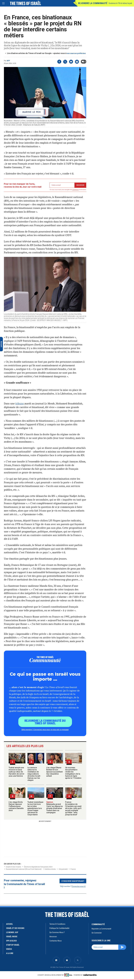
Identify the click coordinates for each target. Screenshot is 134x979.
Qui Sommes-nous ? (57, 932)
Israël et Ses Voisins (13, 867)
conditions (75, 189)
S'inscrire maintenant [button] (73, 881)
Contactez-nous (55, 941)
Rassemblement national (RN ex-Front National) (24, 869)
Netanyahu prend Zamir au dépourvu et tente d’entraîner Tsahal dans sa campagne (54, 807)
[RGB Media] (68, 975)
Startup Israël (12, 945)
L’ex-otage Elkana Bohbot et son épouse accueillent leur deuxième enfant (54, 772)
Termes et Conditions (57, 924)
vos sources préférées (76, 53)
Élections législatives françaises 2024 (38, 867)
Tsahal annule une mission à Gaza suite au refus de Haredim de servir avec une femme (16, 772)
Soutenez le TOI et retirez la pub (120, 3)
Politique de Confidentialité (59, 928)
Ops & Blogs (11, 941)
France (73, 869)
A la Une (9, 953)
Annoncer (53, 937)
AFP (8, 61)
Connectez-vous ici (79, 886)
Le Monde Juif (12, 932)
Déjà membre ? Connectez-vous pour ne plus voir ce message (45, 729)
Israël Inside (11, 937)
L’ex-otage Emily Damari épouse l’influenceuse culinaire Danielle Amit (16, 806)
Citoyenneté (63, 869)
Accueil (9, 924)
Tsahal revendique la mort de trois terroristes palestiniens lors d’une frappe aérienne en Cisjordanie (35, 808)
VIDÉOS (9, 949)
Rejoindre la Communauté (92, 3)
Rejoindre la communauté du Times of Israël (45, 721)
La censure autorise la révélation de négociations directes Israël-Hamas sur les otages (34, 774)
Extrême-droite (50, 869)
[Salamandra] (89, 975)
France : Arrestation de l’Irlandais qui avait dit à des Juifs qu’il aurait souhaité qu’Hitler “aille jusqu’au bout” (73, 808)
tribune (19, 403)
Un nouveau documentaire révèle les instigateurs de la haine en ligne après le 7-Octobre (73, 773)
